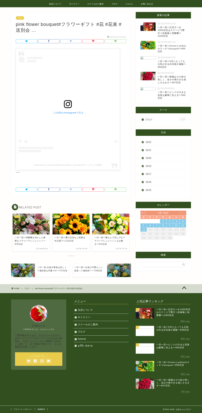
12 (143, 229)
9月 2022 (163, 213)
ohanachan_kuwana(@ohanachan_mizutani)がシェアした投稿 (68, 165)
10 (176, 225)
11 (182, 225)
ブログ (115, 4)
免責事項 (41, 409)
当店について (55, 4)
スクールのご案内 (95, 4)
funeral (129, 4)
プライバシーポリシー (23, 409)
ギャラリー (74, 4)
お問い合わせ (147, 4)
